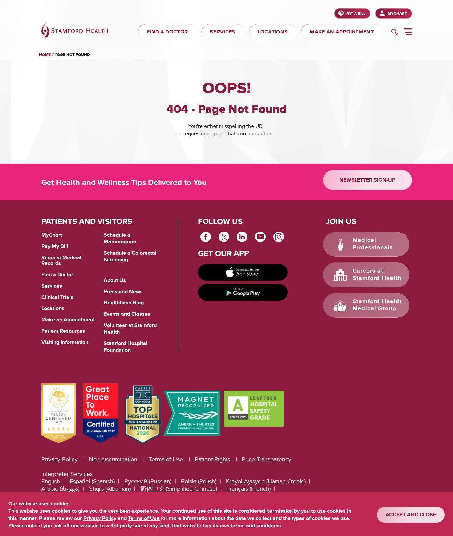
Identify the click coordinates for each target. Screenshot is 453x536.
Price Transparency (266, 459)
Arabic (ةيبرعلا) (60, 488)
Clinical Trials (57, 297)
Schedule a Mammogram (120, 238)
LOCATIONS (273, 32)
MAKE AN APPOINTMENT (342, 32)
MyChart (397, 13)
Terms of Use (166, 459)
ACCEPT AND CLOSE (411, 514)
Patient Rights (212, 459)
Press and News (123, 291)
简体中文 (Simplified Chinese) (178, 488)
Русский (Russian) (147, 481)
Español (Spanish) (92, 481)
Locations (52, 308)
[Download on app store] (243, 272)
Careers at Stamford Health (377, 274)
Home (45, 55)
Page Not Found (72, 54)
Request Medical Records (61, 261)
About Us (115, 280)
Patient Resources (63, 331)
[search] (394, 33)
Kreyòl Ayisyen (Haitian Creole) (266, 481)
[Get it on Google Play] (243, 292)
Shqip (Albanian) (110, 488)
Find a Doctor (57, 274)
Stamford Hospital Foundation (125, 346)
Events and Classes (127, 314)
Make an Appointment (68, 319)
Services (51, 286)
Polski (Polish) (198, 481)
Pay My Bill (54, 246)
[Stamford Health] (74, 31)
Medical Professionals (373, 244)
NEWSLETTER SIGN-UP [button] (367, 180)
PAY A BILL (355, 13)
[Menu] (408, 33)
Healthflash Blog (124, 303)
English (50, 481)
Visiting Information (64, 342)
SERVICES (222, 32)
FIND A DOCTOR (167, 32)
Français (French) (249, 488)
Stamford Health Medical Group (377, 305)
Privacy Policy (59, 459)
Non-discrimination (113, 459)
